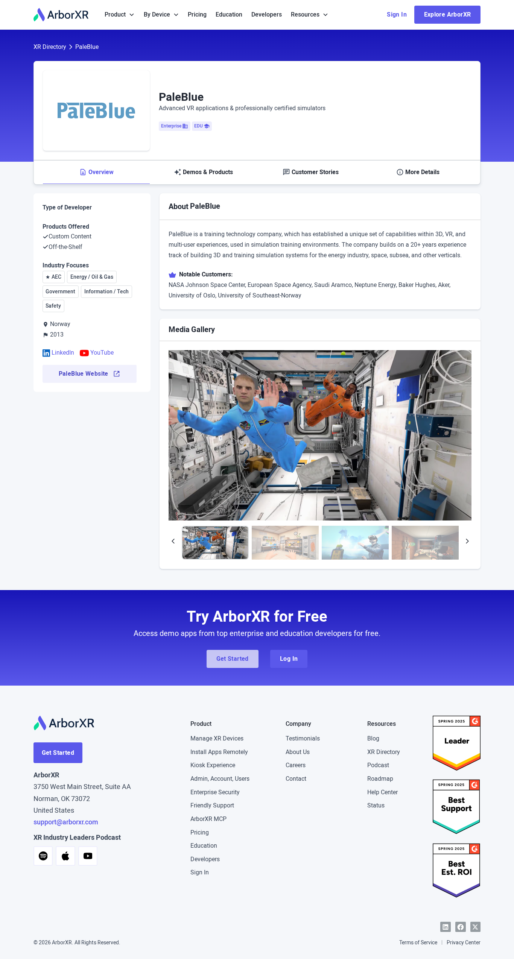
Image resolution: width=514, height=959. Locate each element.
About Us (298, 752)
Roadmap (380, 778)
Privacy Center (464, 942)
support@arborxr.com (65, 822)
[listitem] (320, 435)
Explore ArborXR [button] (447, 14)
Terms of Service (418, 942)
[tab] (96, 172)
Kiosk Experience (212, 765)
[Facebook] (460, 927)
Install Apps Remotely (219, 752)
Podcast (378, 765)
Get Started (58, 752)
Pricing (197, 14)
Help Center (382, 792)
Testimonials (303, 738)
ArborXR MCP (208, 818)
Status (376, 805)
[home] (60, 14)
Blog (373, 738)
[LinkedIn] (445, 927)
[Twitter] (475, 927)
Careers (296, 765)
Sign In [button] (397, 14)
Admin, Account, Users (219, 778)
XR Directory (49, 46)
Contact (296, 778)
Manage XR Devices (216, 738)
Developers (266, 14)
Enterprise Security (215, 792)
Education (229, 14)
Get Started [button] (232, 658)
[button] (119, 14)
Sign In (199, 872)
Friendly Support (212, 805)
